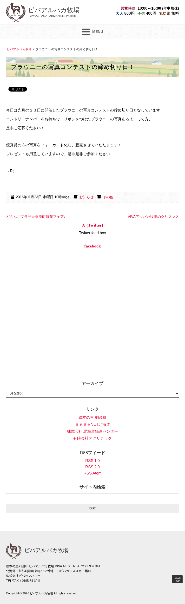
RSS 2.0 (92, 467)
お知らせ (86, 197)
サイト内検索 (92, 487)
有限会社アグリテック (92, 438)
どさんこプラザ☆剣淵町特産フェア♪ (36, 217)
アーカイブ (92, 383)
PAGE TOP (177, 579)
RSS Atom (92, 473)
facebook (92, 246)
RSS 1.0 (92, 461)
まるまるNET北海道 (92, 424)
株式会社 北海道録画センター (92, 431)
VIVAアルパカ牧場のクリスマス (153, 217)
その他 (108, 197)
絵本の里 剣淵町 (92, 417)
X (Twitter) (92, 225)
